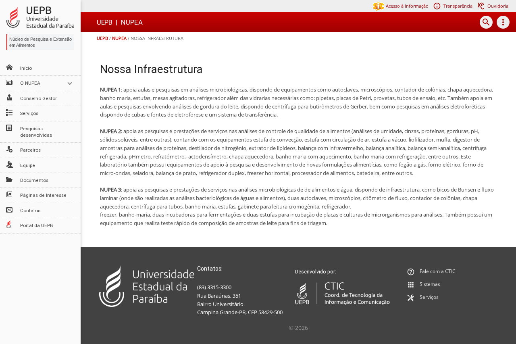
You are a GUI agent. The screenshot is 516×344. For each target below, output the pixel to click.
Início (26, 68)
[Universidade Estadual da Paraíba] (146, 286)
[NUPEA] (40, 17)
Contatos (30, 210)
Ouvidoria (497, 6)
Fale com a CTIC (438, 271)
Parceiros (30, 150)
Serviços (29, 113)
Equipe (27, 165)
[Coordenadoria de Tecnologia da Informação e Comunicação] (342, 293)
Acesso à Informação (407, 6)
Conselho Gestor (38, 98)
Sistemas (430, 284)
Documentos (34, 180)
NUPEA (119, 38)
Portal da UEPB (36, 225)
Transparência (457, 6)
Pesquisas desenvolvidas (36, 132)
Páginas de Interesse (43, 195)
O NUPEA (30, 83)
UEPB (102, 38)
